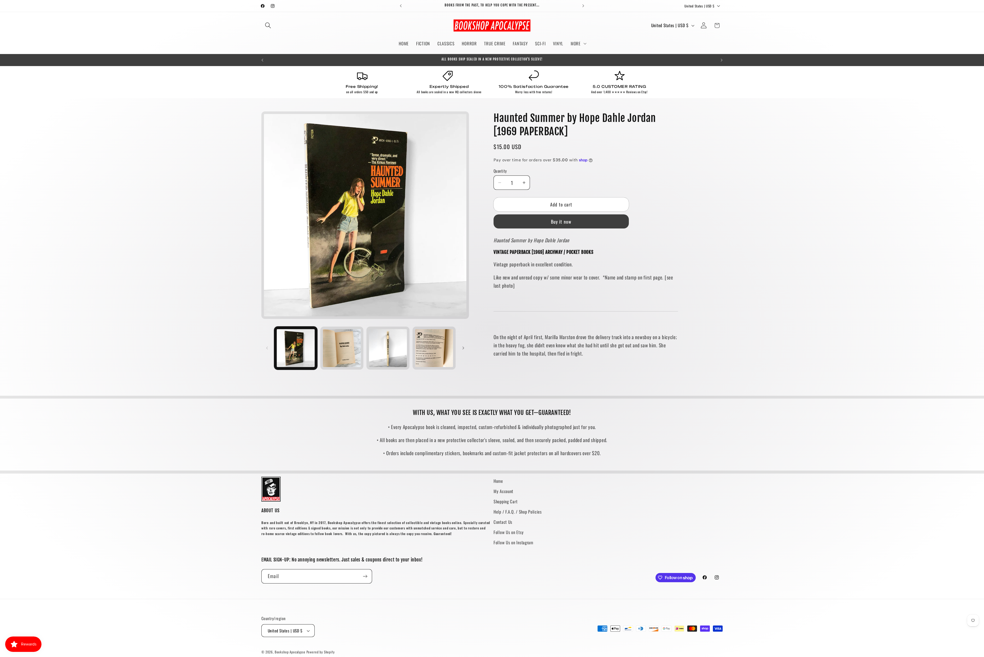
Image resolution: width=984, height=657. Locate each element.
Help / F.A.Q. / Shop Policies (518, 511)
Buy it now (561, 221)
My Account (503, 491)
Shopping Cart (505, 501)
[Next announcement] (583, 6)
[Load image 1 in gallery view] (295, 348)
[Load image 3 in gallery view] (387, 348)
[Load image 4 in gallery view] (434, 348)
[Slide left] (267, 348)
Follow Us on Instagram (513, 542)
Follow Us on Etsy (509, 532)
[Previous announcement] (400, 6)
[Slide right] (463, 348)
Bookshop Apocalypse (290, 651)
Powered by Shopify (320, 651)
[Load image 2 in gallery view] (341, 348)
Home (498, 481)
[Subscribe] (365, 576)
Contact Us (503, 522)
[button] (268, 25)
